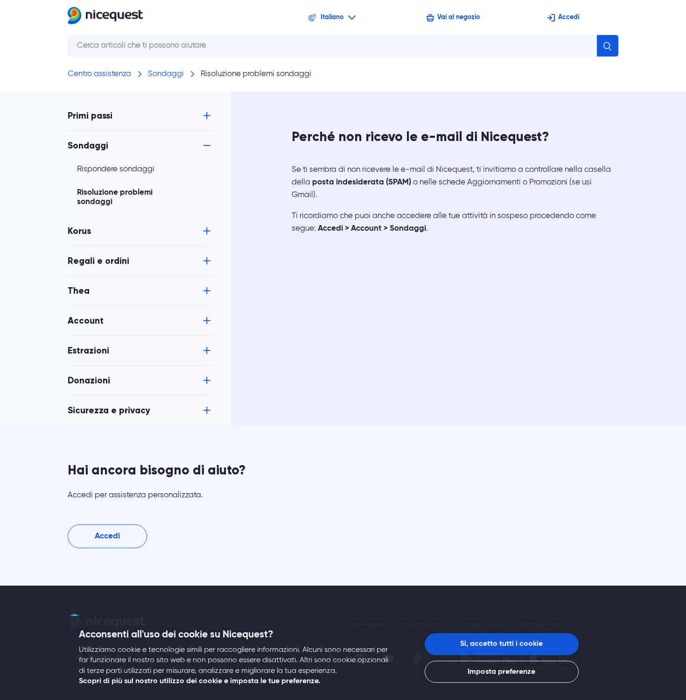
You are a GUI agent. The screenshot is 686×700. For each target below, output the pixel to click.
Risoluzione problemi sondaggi (256, 74)
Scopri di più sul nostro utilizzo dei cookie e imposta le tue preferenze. (199, 681)
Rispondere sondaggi (115, 169)
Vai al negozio (458, 17)
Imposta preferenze (501, 672)
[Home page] (105, 17)
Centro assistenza (99, 74)
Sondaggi (166, 74)
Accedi (568, 17)
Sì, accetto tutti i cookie (501, 644)
